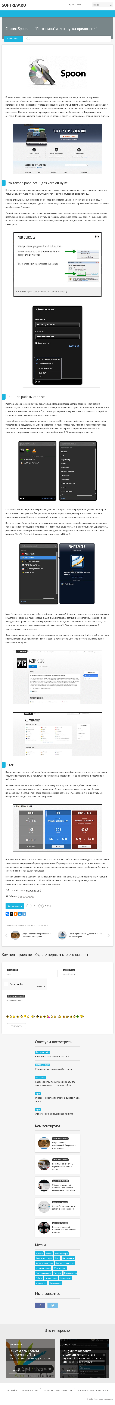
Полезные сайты (26, 896)
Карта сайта (12, 1390)
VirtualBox (11, 193)
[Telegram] (24, 914)
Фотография (55, 1283)
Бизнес (49, 1253)
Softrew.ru (14, 5)
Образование (59, 1268)
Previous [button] (7, 935)
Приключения (70, 1273)
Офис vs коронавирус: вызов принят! (54, 1113)
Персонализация (43, 1273)
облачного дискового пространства (69, 880)
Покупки (57, 1273)
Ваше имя (12, 970)
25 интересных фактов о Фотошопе (53, 1069)
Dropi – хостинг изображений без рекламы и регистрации (64, 1145)
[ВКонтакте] (7, 914)
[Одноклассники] (16, 914)
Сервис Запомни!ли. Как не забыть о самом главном (64, 1207)
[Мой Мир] (20, 914)
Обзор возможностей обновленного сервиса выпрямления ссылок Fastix (64, 1188)
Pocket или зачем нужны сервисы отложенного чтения (62, 1166)
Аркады (39, 1253)
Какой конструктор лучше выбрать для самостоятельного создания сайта (55, 1083)
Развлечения (51, 1278)
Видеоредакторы (44, 1258)
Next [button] (108, 935)
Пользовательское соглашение (57, 1390)
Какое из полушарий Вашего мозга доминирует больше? (63, 1230)
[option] (34, 936)
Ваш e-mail (69, 970)
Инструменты (68, 1258)
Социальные (65, 1278)
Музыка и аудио (43, 1268)
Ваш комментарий (16, 996)
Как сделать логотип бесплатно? (52, 1056)
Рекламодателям (30, 1390)
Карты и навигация (44, 1263)
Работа (39, 1278)
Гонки (57, 1258)
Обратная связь (75, 4)
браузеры (29, 526)
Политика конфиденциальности (92, 1390)
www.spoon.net (33, 890)
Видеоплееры (61, 1253)
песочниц (94, 203)
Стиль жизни (41, 1283)
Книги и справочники (65, 1263)
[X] (11, 914)
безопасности (76, 112)
